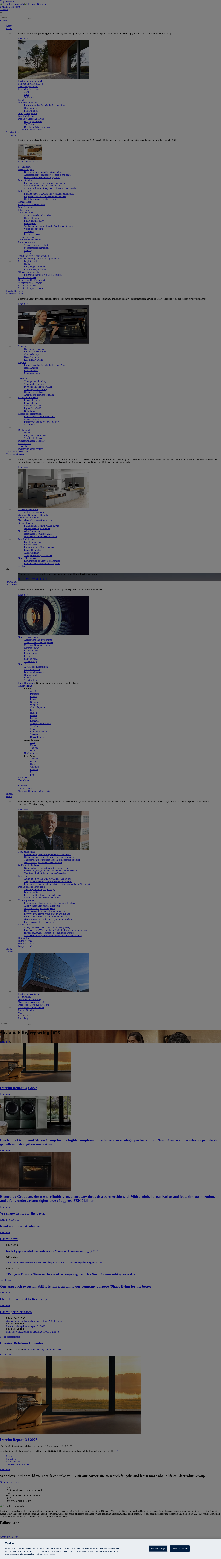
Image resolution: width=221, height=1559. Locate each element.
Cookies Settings (158, 1548)
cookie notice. (49, 1554)
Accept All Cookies (180, 1548)
